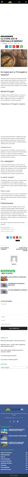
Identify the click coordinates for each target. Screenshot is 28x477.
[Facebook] (10, 421)
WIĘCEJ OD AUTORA (6, 273)
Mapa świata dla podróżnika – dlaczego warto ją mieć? (13, 340)
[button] (26, 2)
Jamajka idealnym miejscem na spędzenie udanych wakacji (17, 430)
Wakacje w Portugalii (6, 452)
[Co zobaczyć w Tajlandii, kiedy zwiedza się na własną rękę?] (4, 444)
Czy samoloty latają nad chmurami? (9, 355)
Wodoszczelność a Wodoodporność (18, 436)
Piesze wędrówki (5, 467)
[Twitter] (17, 421)
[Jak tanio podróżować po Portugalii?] (4, 291)
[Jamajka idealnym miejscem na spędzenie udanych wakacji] (4, 431)
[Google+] (14, 421)
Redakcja (5, 43)
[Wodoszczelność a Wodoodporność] (4, 437)
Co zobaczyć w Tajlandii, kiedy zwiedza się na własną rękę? (16, 443)
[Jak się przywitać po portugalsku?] (4, 278)
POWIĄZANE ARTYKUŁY (7, 271)
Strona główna (3, 34)
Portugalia (2, 36)
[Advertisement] (14, 18)
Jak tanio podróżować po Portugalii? (17, 290)
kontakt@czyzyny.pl (19, 417)
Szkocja (3, 457)
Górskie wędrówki (5, 455)
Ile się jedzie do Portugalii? (5, 248)
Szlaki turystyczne (6, 469)
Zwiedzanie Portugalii (8, 36)
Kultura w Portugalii (6, 461)
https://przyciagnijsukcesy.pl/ (7, 231)
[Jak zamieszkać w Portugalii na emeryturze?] (4, 285)
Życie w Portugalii (5, 459)
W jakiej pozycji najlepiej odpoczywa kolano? (21, 249)
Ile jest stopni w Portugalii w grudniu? (9, 359)
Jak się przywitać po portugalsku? (17, 277)
